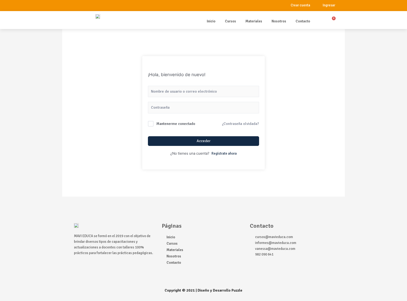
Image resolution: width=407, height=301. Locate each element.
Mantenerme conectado (175, 123)
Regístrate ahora (224, 153)
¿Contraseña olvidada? (240, 123)
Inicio (211, 21)
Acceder (204, 141)
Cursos (230, 21)
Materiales (253, 21)
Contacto (303, 21)
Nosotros (279, 21)
